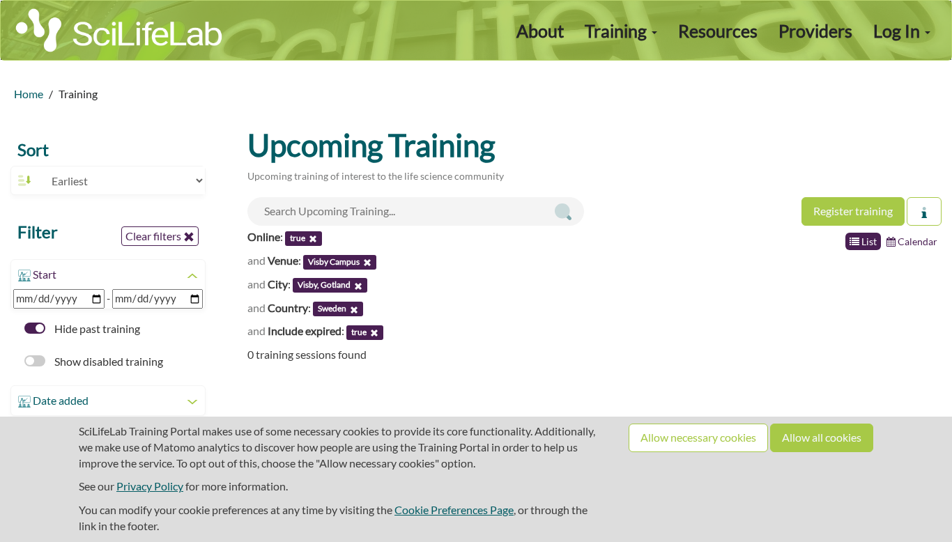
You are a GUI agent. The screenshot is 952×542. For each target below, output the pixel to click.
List (868, 241)
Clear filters (154, 235)
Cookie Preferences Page (454, 509)
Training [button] (617, 30)
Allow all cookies (821, 437)
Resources (718, 30)
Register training (853, 210)
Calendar (916, 241)
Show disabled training (107, 361)
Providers (815, 30)
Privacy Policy (149, 486)
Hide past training (96, 328)
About (540, 30)
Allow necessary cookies (698, 437)
